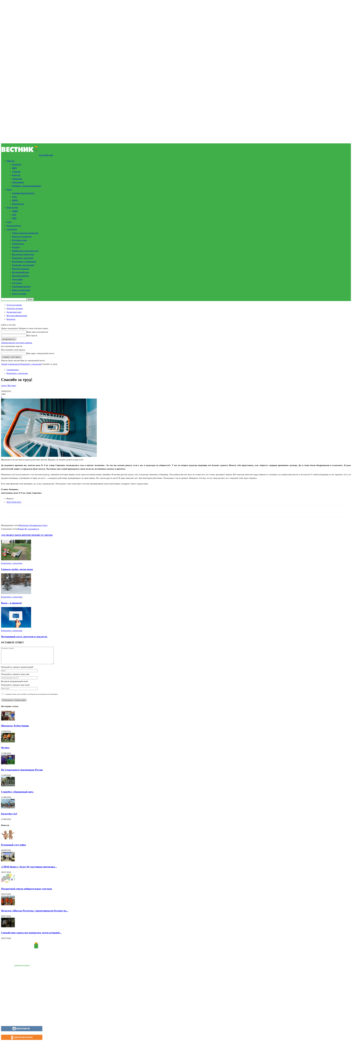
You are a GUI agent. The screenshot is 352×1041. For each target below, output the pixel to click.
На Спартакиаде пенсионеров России (22, 769)
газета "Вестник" (8, 385)
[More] (70, 512)
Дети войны (17, 279)
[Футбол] (8, 742)
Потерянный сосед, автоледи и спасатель (24, 636)
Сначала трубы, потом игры (17, 569)
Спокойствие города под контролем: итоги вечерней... (31, 932)
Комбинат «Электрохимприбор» (26, 186)
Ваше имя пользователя (37, 332)
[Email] (31, 512)
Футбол (5, 747)
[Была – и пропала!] (16, 593)
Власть (9, 189)
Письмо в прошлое (20, 269)
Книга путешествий (21, 290)
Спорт (9, 222)
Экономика (17, 179)
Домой (4, 364)
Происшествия (12, 207)
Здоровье (16, 171)
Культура (16, 175)
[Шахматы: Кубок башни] (8, 720)
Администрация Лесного (23, 193)
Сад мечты (17, 283)
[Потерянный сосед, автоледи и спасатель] (16, 627)
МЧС (14, 218)
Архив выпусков (14, 312)
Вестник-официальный (17, 315)
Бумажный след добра (13, 844)
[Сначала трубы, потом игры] (16, 560)
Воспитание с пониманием (24, 261)
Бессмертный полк (14, 226)
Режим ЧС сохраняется (28, 529)
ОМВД (15, 211)
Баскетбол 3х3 (9, 813)
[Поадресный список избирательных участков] (8, 883)
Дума (14, 197)
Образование (18, 182)
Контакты (11, 319)
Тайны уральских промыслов (25, 233)
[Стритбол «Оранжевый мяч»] (8, 786)
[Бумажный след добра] (8, 839)
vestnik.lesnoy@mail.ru (22, 965)
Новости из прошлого (22, 236)
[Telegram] (50, 512)
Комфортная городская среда (25, 251)
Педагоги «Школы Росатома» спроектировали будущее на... (34, 910)
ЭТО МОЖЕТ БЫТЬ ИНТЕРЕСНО (18, 535)
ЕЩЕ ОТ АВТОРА (44, 535)
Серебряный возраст (21, 286)
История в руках (19, 240)
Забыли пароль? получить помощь (16, 343)
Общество (10, 161)
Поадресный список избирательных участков (26, 888)
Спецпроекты (12, 229)
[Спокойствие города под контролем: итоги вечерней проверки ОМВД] (8, 927)
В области (16, 164)
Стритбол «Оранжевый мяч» (17, 791)
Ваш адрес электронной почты (40, 353)
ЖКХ (14, 168)
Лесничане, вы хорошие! (23, 265)
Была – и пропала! (11, 603)
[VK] (60, 512)
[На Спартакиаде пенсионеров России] (8, 764)
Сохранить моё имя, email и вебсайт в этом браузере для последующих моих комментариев (31, 694)
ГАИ (14, 215)
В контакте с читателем (22, 258)
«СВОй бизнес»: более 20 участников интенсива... (29, 866)
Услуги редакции (14, 305)
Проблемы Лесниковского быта (33, 525)
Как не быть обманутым (23, 254)
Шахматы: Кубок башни (15, 725)
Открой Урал (18, 244)
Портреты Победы (20, 276)
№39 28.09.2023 (14, 502)
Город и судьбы (19, 294)
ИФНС (15, 200)
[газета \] (176, 946)
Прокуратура (18, 204)
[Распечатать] (41, 512)
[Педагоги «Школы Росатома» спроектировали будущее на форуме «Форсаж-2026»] (8, 905)
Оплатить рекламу (15, 308)
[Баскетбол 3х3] (8, 808)
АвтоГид (16, 247)
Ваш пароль (32, 335)
